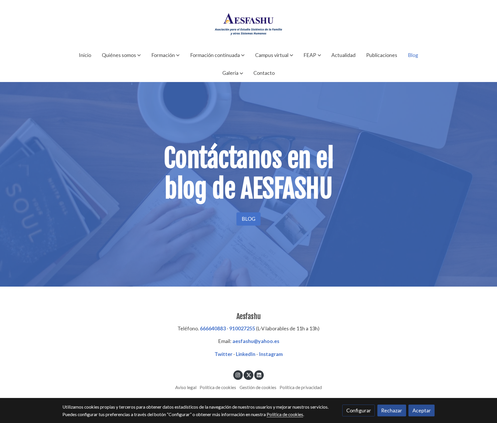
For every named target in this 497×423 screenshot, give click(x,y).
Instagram (271, 354)
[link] (248, 23)
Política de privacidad (301, 387)
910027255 (242, 328)
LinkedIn (245, 354)
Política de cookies (218, 387)
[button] (121, 55)
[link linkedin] (259, 374)
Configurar (358, 410)
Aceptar (421, 410)
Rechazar (391, 410)
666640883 (213, 328)
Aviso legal (185, 387)
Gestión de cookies (258, 387)
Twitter (223, 354)
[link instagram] (238, 374)
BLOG (248, 219)
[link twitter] (249, 374)
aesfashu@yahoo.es (255, 341)
